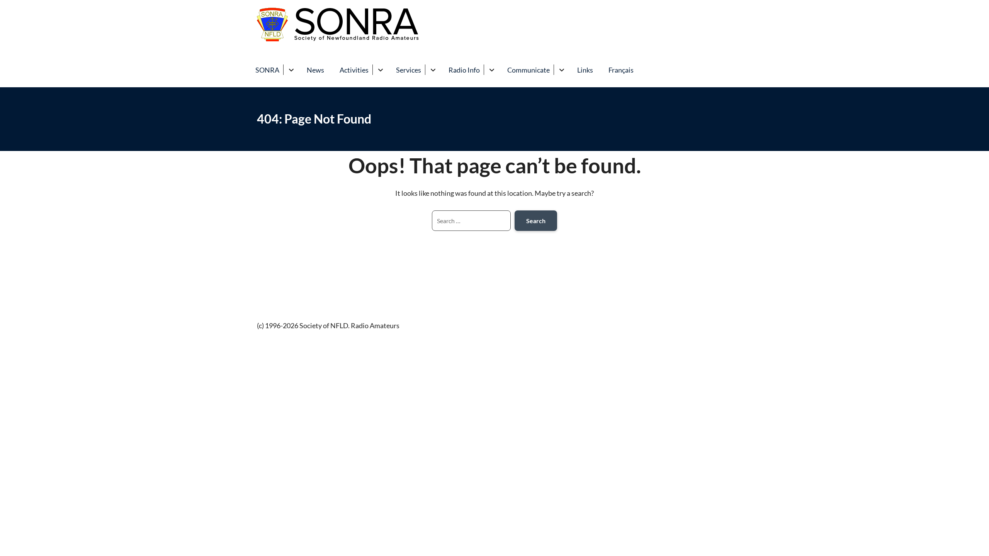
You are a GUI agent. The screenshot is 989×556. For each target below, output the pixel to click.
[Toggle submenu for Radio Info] (492, 69)
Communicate (528, 70)
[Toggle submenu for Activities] (380, 69)
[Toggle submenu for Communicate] (561, 69)
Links (585, 70)
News (315, 70)
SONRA (267, 70)
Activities (354, 70)
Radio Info (464, 70)
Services (408, 70)
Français (621, 70)
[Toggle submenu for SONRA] (291, 69)
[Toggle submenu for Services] (433, 69)
